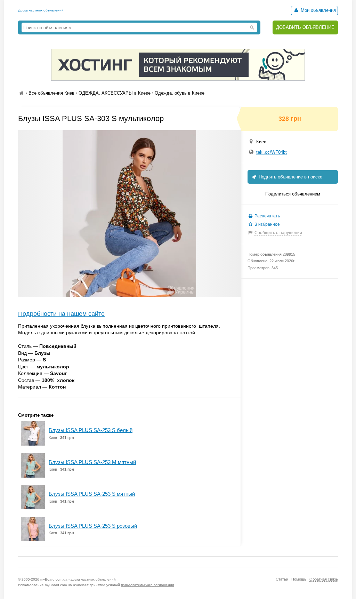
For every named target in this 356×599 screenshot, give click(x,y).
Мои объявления (317, 10)
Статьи (282, 579)
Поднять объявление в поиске (289, 176)
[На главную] (21, 93)
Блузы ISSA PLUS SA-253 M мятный (92, 462)
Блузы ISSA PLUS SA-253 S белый (90, 430)
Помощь (298, 579)
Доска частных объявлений (41, 10)
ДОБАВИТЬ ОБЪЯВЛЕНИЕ (305, 27)
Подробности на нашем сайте (61, 313)
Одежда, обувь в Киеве (179, 93)
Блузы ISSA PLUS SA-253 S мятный (92, 494)
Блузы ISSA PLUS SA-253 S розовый (93, 526)
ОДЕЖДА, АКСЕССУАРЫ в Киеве (115, 93)
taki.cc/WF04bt (271, 152)
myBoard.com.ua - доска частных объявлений (78, 579)
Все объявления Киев (51, 93)
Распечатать (267, 216)
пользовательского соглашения (147, 585)
